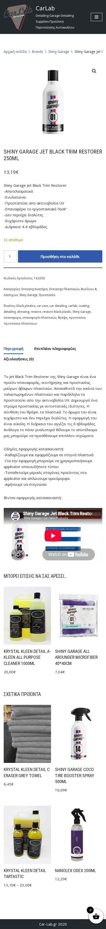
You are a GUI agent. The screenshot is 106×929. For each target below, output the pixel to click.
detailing (10, 312)
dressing (23, 312)
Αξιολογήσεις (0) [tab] (19, 358)
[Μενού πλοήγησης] (96, 17)
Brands (37, 51)
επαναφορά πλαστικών (39, 317)
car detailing (58, 306)
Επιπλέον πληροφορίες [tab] (55, 348)
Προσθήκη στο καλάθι (60, 256)
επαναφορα (12, 317)
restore (36, 312)
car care (42, 306)
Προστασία (47, 295)
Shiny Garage (58, 51)
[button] (94, 71)
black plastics (26, 306)
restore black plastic (57, 312)
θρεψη (62, 317)
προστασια (77, 317)
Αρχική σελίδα (15, 51)
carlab (72, 306)
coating (84, 306)
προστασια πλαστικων (20, 323)
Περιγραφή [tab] (13, 348)
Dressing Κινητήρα (34, 289)
